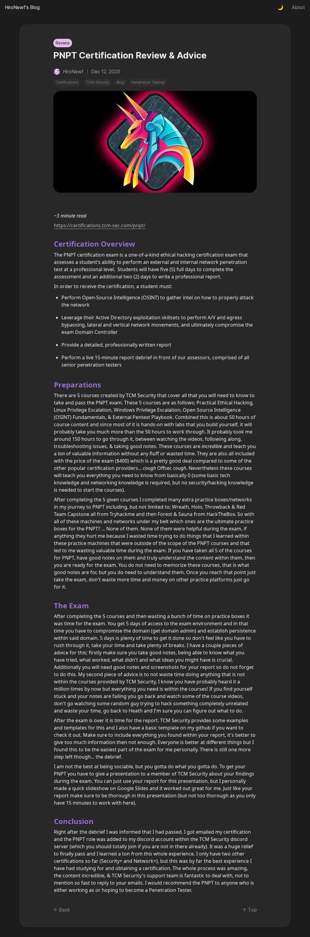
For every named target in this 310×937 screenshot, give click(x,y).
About (298, 7)
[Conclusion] (51, 821)
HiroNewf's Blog (22, 7)
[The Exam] (51, 605)
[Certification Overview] (51, 243)
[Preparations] (51, 384)
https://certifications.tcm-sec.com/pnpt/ (100, 225)
